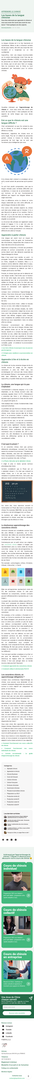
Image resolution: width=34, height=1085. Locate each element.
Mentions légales (6, 1072)
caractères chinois (10, 544)
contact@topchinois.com (17, 1078)
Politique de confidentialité (9, 1068)
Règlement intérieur (9, 1062)
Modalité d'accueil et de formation (15, 1065)
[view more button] (28, 895)
